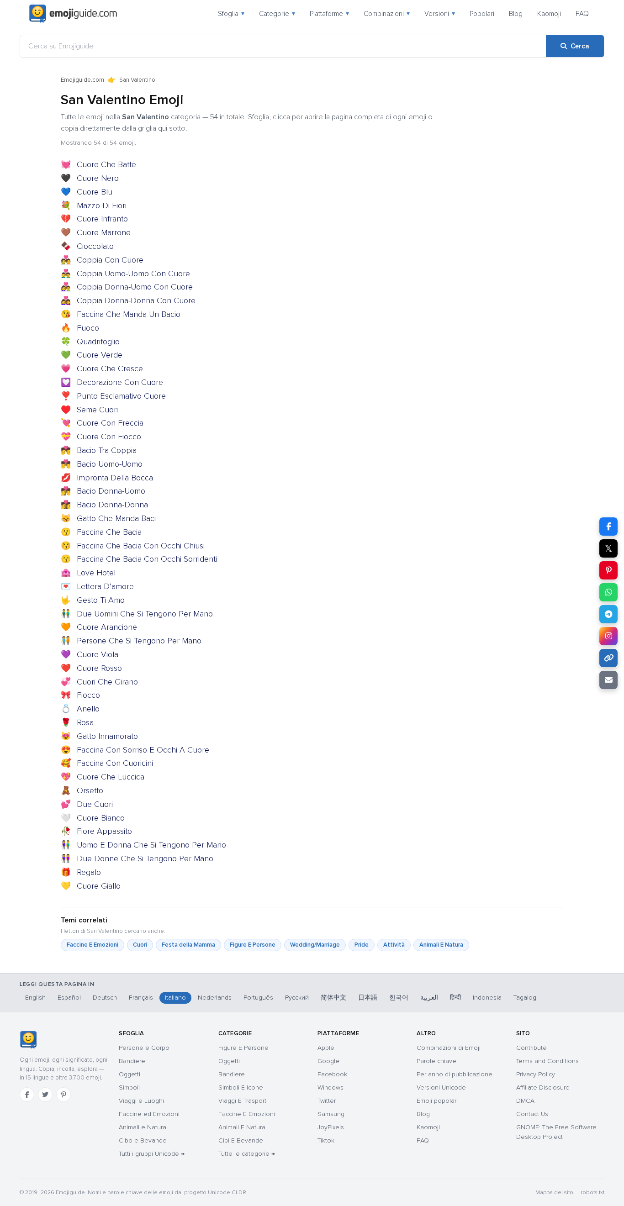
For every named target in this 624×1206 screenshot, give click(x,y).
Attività (394, 944)
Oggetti (129, 1074)
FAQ (582, 14)
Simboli (129, 1087)
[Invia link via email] (608, 680)
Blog (516, 14)
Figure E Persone (252, 944)
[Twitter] (45, 1094)
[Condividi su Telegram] (608, 614)
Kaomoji (549, 14)
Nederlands (215, 997)
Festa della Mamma (188, 944)
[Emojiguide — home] (73, 14)
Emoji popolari (437, 1101)
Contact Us (532, 1114)
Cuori (140, 944)
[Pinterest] (63, 1094)
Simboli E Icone (240, 1087)
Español (69, 997)
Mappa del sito (554, 1192)
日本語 (367, 997)
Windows (330, 1087)
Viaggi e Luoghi (141, 1101)
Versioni (439, 14)
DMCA (525, 1101)
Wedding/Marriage (315, 944)
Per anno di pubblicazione (454, 1074)
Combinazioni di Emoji (449, 1048)
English (35, 997)
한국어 (398, 997)
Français (141, 997)
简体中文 (333, 997)
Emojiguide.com (82, 80)
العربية (429, 997)
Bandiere (132, 1061)
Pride (361, 944)
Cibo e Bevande (143, 1140)
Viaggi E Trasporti (243, 1101)
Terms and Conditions (547, 1061)
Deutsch (105, 997)
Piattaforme (329, 14)
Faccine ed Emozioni (149, 1114)
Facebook (332, 1074)
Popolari (482, 14)
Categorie (277, 14)
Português (258, 997)
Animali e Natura (142, 1127)
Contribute (531, 1048)
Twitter (326, 1101)
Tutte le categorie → (246, 1154)
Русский (297, 997)
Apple (325, 1048)
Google (328, 1061)
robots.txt (592, 1192)
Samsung (330, 1114)
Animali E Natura (441, 944)
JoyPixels (330, 1127)
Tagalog (524, 997)
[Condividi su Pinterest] (608, 570)
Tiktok (325, 1140)
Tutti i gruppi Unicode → (152, 1154)
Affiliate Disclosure (543, 1087)
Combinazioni (387, 14)
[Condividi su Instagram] (608, 636)
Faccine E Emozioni (92, 944)
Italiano (175, 997)
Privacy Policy (535, 1074)
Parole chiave (436, 1061)
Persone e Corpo (144, 1048)
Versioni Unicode (441, 1087)
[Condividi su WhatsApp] (608, 592)
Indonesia (487, 997)
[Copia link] (608, 658)
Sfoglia (231, 14)
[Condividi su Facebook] (608, 526)
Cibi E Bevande (240, 1140)
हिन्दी (455, 997)
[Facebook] (27, 1094)
